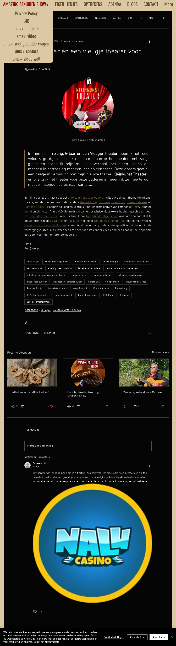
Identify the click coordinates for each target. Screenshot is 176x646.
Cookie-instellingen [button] (114, 637)
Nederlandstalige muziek (136, 261)
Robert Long (121, 288)
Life (130, 18)
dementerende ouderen (89, 268)
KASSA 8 (63, 18)
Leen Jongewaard (63, 295)
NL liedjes (100, 18)
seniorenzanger (110, 261)
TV (140, 18)
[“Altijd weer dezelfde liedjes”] (32, 373)
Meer (152, 18)
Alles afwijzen (137, 637)
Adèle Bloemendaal (87, 295)
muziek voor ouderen (85, 261)
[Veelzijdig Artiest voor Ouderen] (144, 373)
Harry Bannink (80, 288)
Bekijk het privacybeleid (46, 641)
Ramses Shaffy (34, 288)
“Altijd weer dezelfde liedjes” (30, 392)
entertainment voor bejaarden (122, 268)
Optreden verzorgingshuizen (67, 281)
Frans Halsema (101, 288)
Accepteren (158, 637)
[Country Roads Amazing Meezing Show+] (88, 373)
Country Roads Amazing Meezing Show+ (83, 394)
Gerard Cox (94, 281)
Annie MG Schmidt (57, 288)
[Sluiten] (172, 637)
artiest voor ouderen (37, 281)
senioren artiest (80, 275)
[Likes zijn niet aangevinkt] (35, 612)
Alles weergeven (160, 352)
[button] (164, 18)
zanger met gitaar (103, 275)
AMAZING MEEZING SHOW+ (67, 310)
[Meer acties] (149, 41)
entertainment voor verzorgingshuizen (46, 275)
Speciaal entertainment (38, 302)
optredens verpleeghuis (130, 275)
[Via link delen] (26, 322)
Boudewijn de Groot (136, 281)
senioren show (34, 268)
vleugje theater (112, 281)
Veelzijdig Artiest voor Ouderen (143, 392)
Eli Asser (124, 295)
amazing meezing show (60, 268)
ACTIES (117, 18)
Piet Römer (108, 295)
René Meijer (33, 261)
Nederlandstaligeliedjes (57, 261)
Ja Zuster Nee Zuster (37, 295)
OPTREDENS (81, 18)
